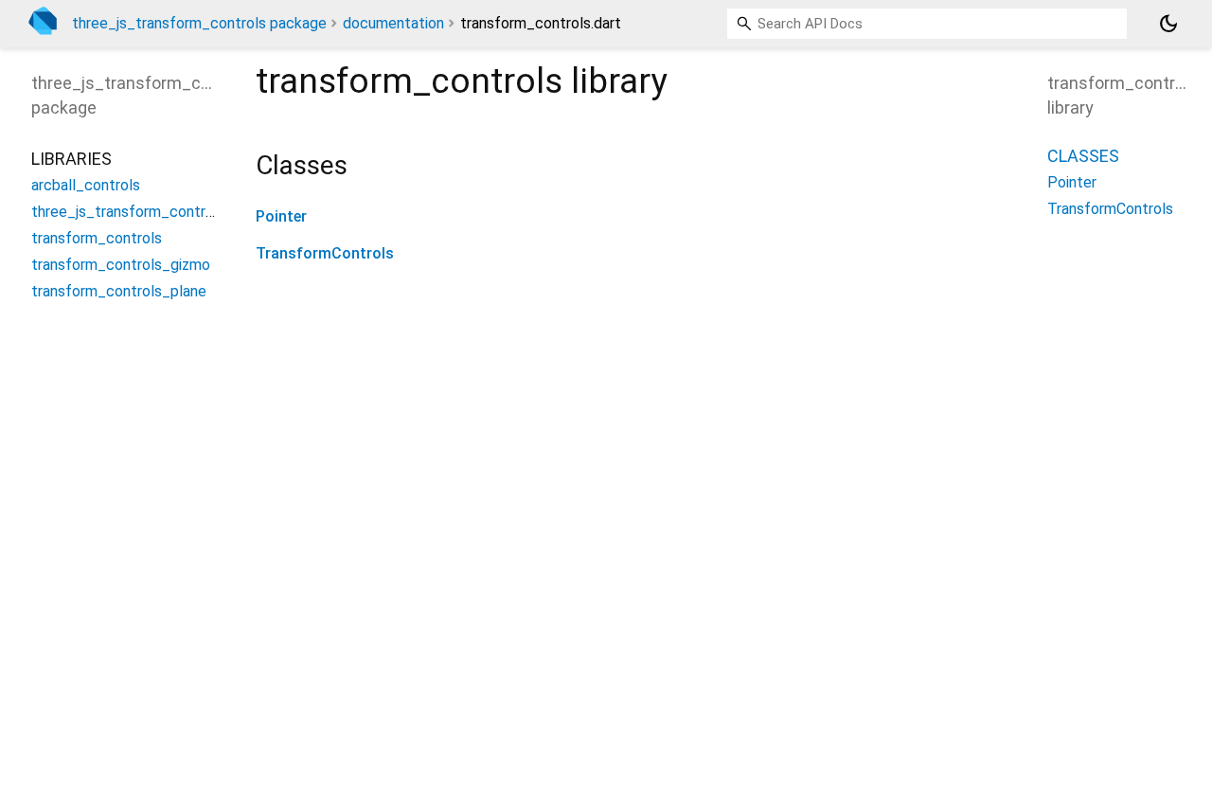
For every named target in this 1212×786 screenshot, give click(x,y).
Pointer (281, 216)
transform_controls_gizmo (120, 265)
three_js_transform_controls (128, 212)
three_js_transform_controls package (199, 23)
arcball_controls (85, 185)
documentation (393, 23)
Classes (1083, 156)
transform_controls (96, 238)
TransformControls (325, 253)
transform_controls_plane (118, 291)
